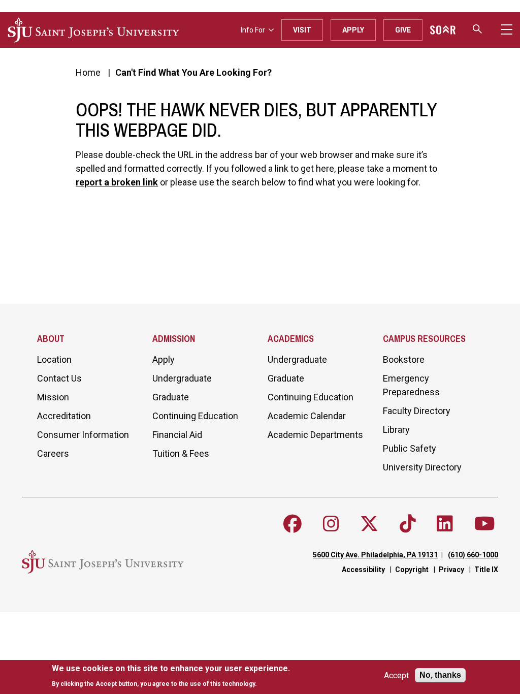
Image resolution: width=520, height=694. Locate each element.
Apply (353, 30)
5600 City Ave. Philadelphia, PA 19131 (375, 555)
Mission (53, 397)
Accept (396, 675)
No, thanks (440, 675)
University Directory (422, 467)
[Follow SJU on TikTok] (408, 524)
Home (88, 72)
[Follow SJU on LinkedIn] (445, 524)
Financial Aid (177, 434)
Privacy (451, 569)
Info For (253, 30)
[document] (171, 676)
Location (54, 359)
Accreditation (64, 416)
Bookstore (404, 359)
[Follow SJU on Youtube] (484, 524)
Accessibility (363, 569)
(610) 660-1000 (473, 555)
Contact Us (59, 378)
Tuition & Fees (180, 453)
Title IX (486, 569)
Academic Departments (315, 434)
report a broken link (117, 182)
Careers (53, 453)
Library (396, 429)
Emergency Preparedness (411, 385)
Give (403, 30)
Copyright (412, 569)
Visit (302, 30)
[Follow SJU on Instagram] (331, 524)
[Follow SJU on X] (369, 524)
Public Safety (409, 448)
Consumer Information (83, 434)
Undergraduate (182, 378)
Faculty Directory (416, 410)
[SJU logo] (93, 30)
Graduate (170, 397)
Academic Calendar (307, 416)
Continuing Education (195, 416)
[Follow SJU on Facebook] (292, 524)
